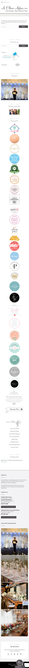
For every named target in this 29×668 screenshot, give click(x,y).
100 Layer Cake (14, 447)
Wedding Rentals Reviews (14, 460)
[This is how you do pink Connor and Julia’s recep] (14, 568)
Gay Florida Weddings (14, 433)
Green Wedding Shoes (14, 444)
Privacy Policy (14, 665)
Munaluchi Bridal (14, 431)
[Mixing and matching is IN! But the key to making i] (14, 595)
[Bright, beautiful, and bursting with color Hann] (14, 623)
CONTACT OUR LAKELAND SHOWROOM (9, 517)
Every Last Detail (14, 428)
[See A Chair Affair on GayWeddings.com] (14, 220)
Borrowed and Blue (14, 436)
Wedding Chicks (14, 442)
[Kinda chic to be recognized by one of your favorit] (14, 92)
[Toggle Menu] (26, 14)
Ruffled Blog (15, 439)
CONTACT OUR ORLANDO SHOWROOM (8, 506)
